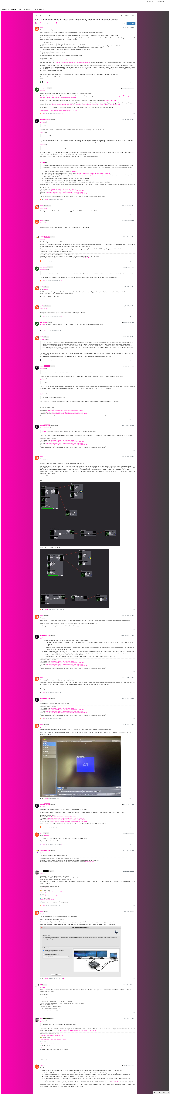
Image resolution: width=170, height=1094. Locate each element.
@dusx (44, 914)
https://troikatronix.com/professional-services (51, 888)
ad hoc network (54, 96)
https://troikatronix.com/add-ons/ (53, 192)
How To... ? (40, 23)
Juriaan (42, 236)
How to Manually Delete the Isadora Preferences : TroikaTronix (78, 1030)
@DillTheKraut (48, 205)
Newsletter (39, 9)
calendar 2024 (115, 1081)
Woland (42, 119)
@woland (43, 223)
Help (20, 9)
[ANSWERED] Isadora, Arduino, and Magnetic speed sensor (73, 62)
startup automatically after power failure (90, 175)
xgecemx (42, 1065)
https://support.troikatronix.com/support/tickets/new (63, 189)
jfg (41, 984)
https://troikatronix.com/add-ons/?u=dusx (50, 895)
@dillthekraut (44, 208)
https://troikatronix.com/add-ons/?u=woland (73, 192)
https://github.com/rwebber (47, 899)
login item (73, 171)
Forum (13, 9)
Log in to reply (131, 23)
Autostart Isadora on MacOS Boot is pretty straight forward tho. (58, 110)
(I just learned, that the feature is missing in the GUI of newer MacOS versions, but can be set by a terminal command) (86, 104)
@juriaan (45, 289)
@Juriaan (47, 286)
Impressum (160, 1)
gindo (41, 27)
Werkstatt (28, 9)
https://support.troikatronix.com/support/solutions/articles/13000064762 (66, 191)
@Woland (47, 220)
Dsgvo (153, 1)
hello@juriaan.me (89, 257)
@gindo (50, 88)
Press (149, 1)
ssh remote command (110, 100)
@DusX (46, 911)
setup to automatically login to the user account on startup (93, 173)
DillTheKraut (43, 88)
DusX (41, 871)
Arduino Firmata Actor (67, 60)
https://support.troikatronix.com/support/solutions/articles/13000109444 (69, 194)
